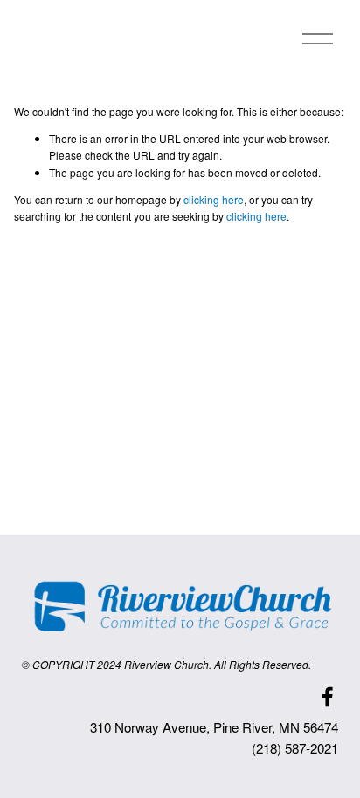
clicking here (213, 199)
